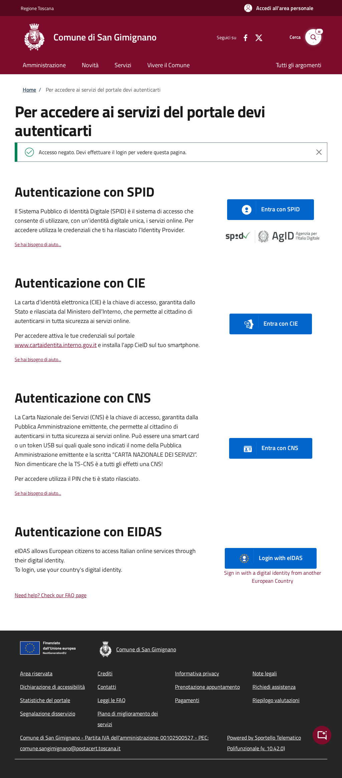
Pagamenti (187, 700)
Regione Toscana (37, 8)
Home (29, 90)
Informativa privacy (197, 673)
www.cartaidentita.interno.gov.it (56, 344)
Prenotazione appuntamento (207, 687)
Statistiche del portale (45, 700)
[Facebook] (242, 36)
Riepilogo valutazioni (276, 700)
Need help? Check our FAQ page (51, 595)
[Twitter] (256, 36)
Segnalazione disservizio (47, 713)
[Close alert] (319, 152)
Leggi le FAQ (112, 700)
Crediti (105, 673)
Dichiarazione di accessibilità (52, 687)
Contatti (107, 687)
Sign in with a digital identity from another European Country (272, 577)
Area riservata (36, 673)
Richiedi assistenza (274, 687)
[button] (278, 8)
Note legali (264, 673)
